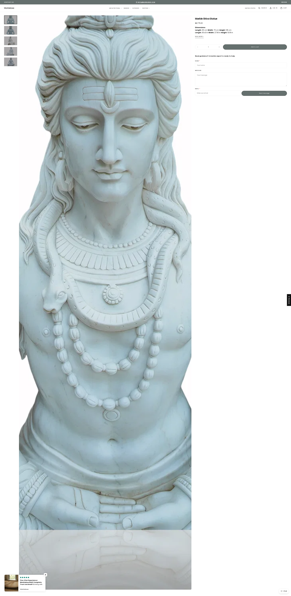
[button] (250, 8)
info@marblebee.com (146, 2)
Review (284, 2)
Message (198, 70)
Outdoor (135, 8)
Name (197, 61)
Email (197, 89)
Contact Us (9, 2)
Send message (264, 93)
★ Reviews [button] (289, 300)
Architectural (114, 8)
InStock (145, 8)
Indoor (126, 8)
